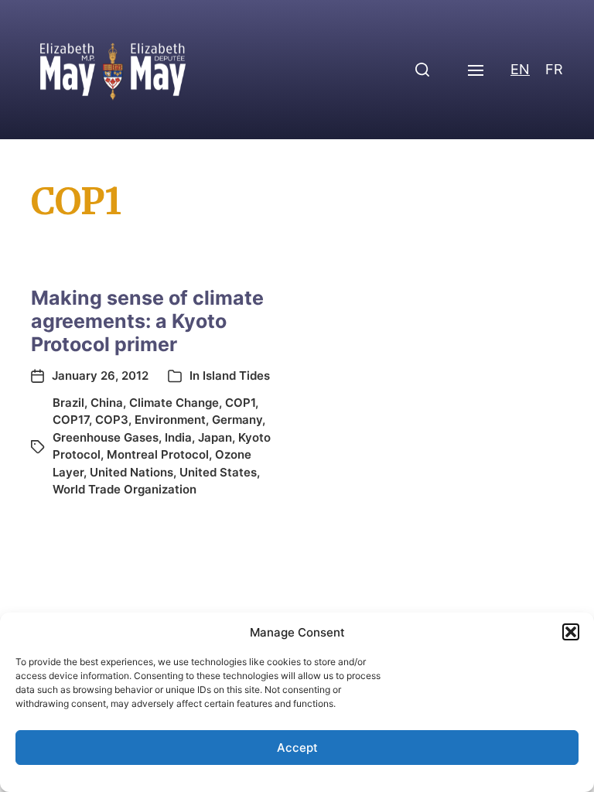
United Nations (131, 472)
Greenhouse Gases (106, 437)
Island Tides (236, 375)
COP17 (71, 419)
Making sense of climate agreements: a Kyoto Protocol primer (147, 321)
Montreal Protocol (158, 454)
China (106, 402)
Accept (297, 747)
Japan (215, 437)
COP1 (240, 402)
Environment (170, 419)
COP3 (111, 419)
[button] (571, 632)
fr (554, 69)
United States (218, 472)
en (520, 69)
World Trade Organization (124, 489)
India (178, 437)
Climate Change (174, 402)
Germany (237, 419)
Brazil (68, 402)
